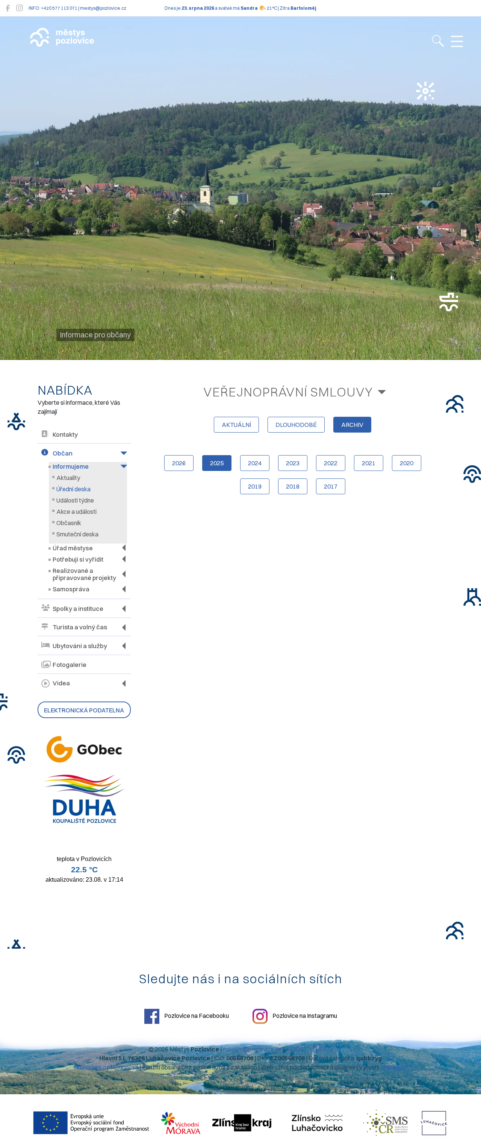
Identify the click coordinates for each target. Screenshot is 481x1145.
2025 (217, 463)
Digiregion (393, 1067)
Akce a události (76, 511)
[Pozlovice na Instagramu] (19, 8)
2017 (330, 486)
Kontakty (65, 434)
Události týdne (75, 500)
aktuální (236, 424)
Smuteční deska (77, 534)
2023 (292, 463)
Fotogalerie (69, 664)
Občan (63, 453)
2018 (292, 486)
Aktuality (68, 477)
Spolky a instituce (78, 608)
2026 (179, 463)
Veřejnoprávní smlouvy (288, 391)
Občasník (68, 523)
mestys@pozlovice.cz (252, 1049)
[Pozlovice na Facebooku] (8, 8)
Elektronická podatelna (84, 710)
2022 (330, 463)
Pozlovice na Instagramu (304, 1015)
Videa (61, 683)
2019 (255, 486)
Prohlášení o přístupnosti (106, 1067)
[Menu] (457, 41)
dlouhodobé (296, 424)
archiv (352, 424)
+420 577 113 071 (309, 1049)
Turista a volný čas (80, 627)
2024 (255, 463)
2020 (406, 463)
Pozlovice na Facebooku (196, 1015)
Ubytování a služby (80, 646)
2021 (368, 463)
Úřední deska (73, 489)
